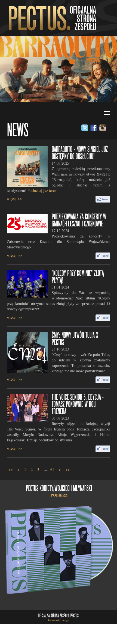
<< (10, 469)
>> (68, 469)
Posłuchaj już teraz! (42, 190)
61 (52, 469)
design (65, 620)
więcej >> (14, 198)
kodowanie (54, 620)
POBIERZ (59, 495)
